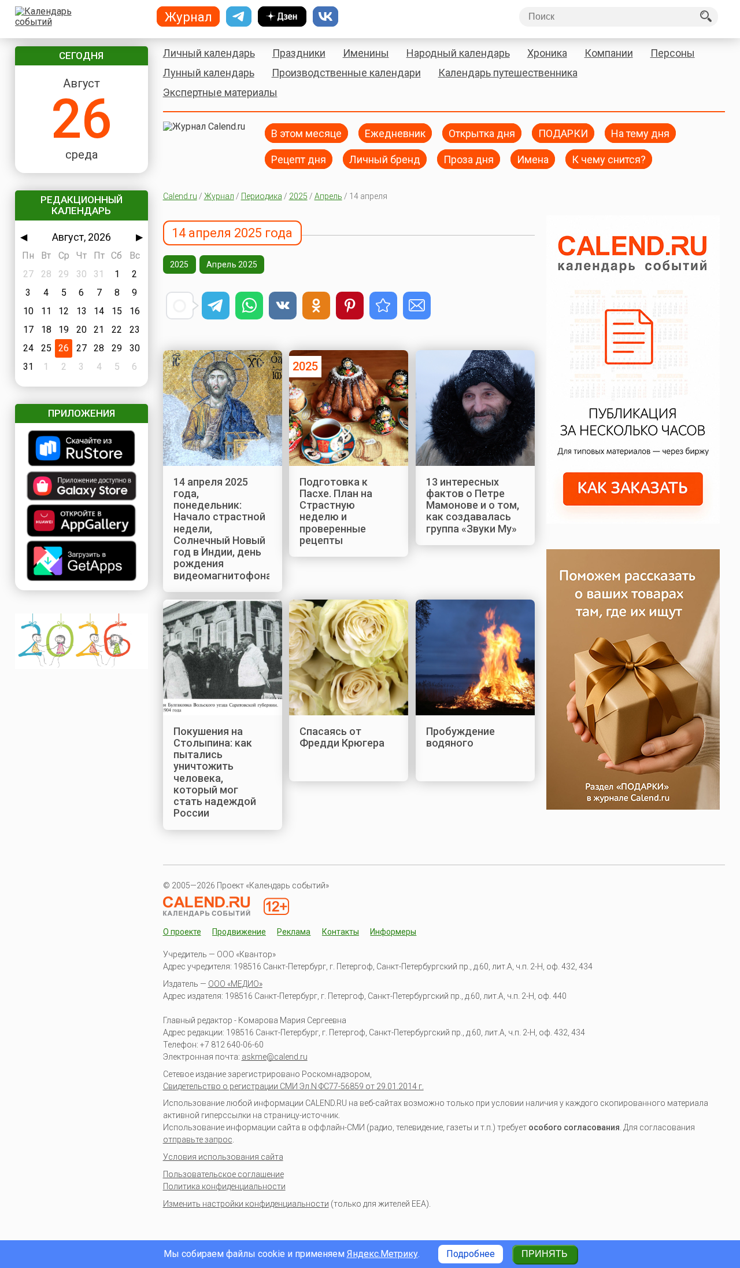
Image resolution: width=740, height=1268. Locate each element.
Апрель (328, 196)
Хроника (547, 53)
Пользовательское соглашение (223, 1174)
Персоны (672, 53)
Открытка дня (482, 133)
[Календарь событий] (79, 16)
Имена (533, 159)
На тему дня (640, 133)
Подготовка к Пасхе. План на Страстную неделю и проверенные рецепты (335, 511)
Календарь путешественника (508, 73)
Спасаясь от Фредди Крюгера (341, 737)
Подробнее (470, 1253)
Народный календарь (458, 53)
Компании (608, 53)
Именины (366, 53)
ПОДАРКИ (563, 133)
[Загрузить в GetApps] (81, 562)
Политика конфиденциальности (224, 1186)
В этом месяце (306, 133)
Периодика (261, 196)
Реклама (293, 931)
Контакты (340, 931)
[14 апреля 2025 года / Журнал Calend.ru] (383, 305)
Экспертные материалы (220, 92)
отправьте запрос (197, 1139)
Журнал (219, 196)
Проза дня (468, 159)
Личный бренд (384, 159)
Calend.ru (180, 196)
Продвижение (239, 931)
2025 (298, 196)
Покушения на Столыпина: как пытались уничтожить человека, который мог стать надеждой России (214, 772)
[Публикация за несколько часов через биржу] (633, 520)
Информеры (393, 931)
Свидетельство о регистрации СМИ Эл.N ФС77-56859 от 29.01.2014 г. (293, 1086)
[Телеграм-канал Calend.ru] (238, 16)
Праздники (298, 53)
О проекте (182, 931)
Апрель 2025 (231, 264)
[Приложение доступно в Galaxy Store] (81, 487)
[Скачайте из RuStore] (81, 449)
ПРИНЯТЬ (544, 1254)
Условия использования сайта (223, 1157)
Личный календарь (209, 53)
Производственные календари (346, 73)
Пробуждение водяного (460, 737)
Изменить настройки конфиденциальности (246, 1203)
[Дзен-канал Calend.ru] (282, 16)
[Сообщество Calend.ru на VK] (325, 16)
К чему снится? (609, 159)
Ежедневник (395, 133)
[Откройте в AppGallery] (81, 521)
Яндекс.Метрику (382, 1253)
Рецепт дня (298, 159)
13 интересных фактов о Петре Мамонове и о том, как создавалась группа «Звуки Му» (472, 505)
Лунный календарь (208, 73)
